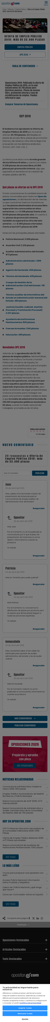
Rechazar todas (25, 1013)
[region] (25, 1003)
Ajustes (25, 1019)
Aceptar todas (25, 1008)
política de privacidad (30, 1003)
